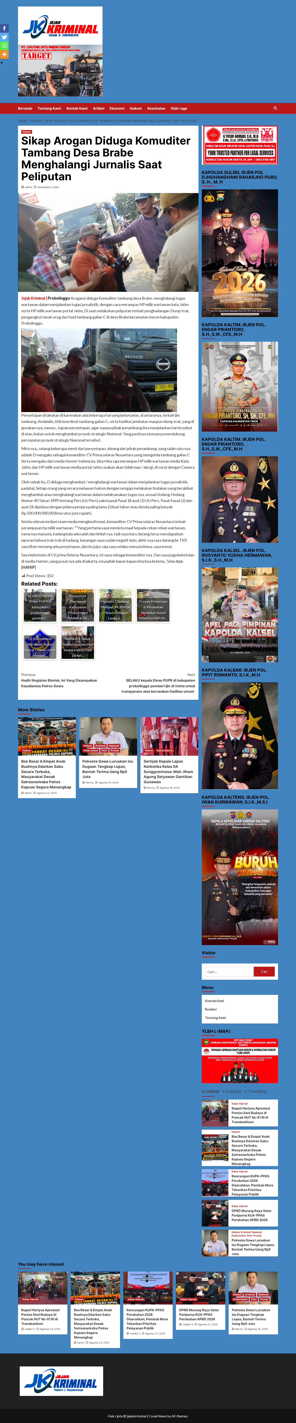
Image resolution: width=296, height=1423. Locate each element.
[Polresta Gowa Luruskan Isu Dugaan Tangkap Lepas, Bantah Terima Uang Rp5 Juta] (108, 736)
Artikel (98, 108)
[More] (4, 54)
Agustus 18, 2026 (170, 787)
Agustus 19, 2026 (108, 782)
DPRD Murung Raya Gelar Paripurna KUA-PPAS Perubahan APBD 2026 (252, 1215)
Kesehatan (156, 108)
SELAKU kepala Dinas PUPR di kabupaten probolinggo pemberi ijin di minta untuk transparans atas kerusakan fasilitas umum (158, 683)
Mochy (90, 782)
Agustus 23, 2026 (47, 792)
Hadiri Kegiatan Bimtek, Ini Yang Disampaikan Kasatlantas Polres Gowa (59, 680)
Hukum (136, 108)
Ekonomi (117, 108)
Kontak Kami (77, 108)
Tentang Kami (49, 108)
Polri (104, 750)
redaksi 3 (30, 1328)
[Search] (275, 108)
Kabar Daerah (165, 750)
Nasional (114, 745)
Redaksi (211, 1009)
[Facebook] (4, 28)
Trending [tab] (257, 1091)
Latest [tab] (212, 1091)
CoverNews (157, 1416)
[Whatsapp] (4, 45)
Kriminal (100, 745)
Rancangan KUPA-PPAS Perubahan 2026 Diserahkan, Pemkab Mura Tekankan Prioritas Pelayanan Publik (252, 1185)
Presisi (115, 750)
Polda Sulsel (91, 750)
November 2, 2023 (48, 187)
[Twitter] (4, 37)
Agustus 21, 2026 (155, 1333)
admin (28, 187)
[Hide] (1, 63)
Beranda (25, 108)
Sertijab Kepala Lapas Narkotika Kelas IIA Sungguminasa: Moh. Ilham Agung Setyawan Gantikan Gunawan (168, 771)
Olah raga (179, 108)
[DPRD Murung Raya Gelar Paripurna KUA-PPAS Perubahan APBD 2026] (215, 1212)
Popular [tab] (232, 1091)
